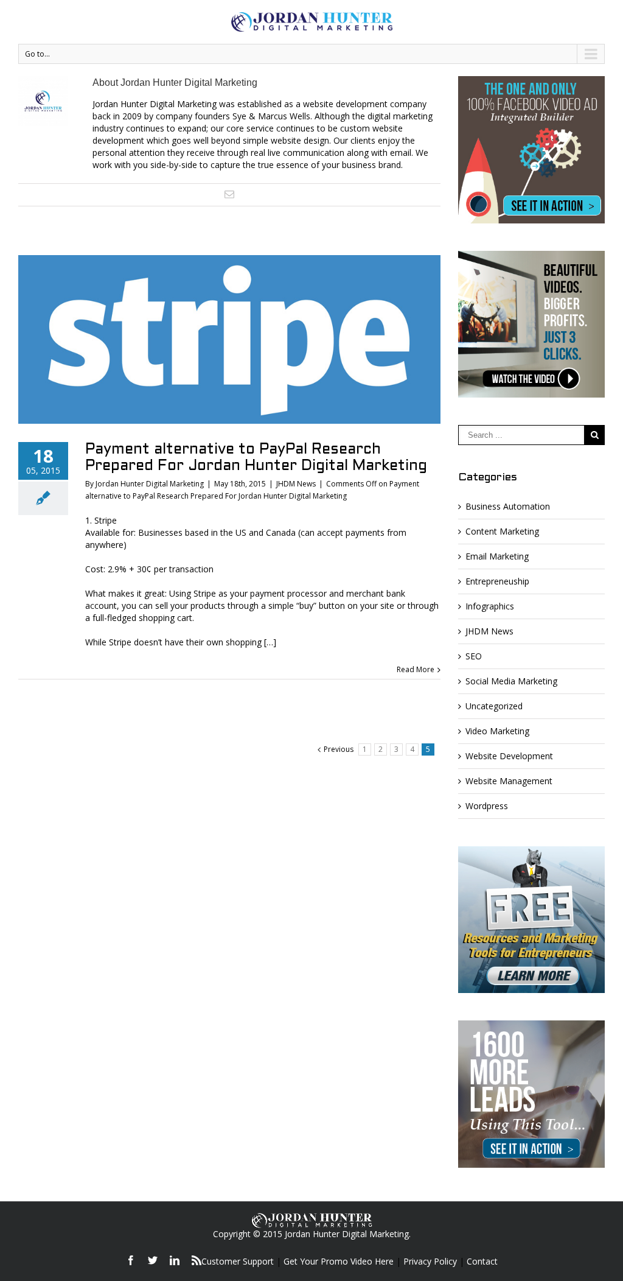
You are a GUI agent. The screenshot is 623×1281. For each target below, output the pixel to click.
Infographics (489, 606)
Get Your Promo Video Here (339, 1261)
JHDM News (296, 484)
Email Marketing (497, 556)
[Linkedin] (174, 1260)
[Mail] (229, 194)
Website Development (509, 756)
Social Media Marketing (511, 681)
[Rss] (196, 1260)
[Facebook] (131, 1260)
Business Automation (507, 506)
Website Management (508, 781)
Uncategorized (494, 706)
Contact (482, 1261)
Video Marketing (497, 731)
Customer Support (237, 1261)
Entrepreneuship (497, 581)
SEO (473, 656)
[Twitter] (153, 1260)
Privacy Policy (430, 1261)
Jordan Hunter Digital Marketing (150, 484)
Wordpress (486, 806)
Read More (415, 669)
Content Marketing (502, 531)
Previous (338, 749)
